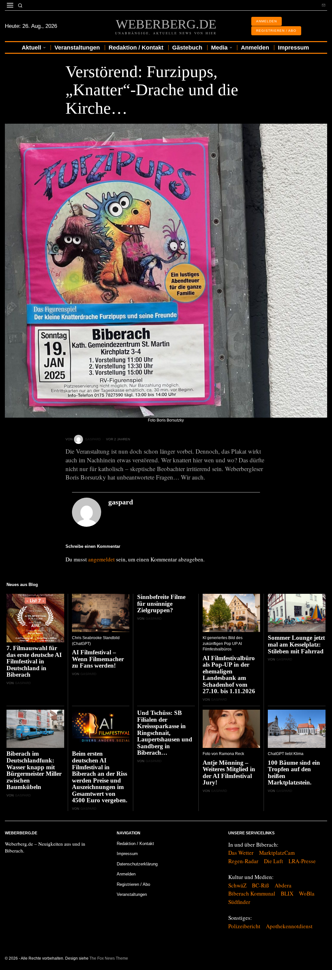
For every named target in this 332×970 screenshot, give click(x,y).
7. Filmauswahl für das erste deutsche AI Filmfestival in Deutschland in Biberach (34, 661)
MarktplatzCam (277, 852)
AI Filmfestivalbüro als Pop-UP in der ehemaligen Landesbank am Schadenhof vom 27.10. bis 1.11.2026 (229, 675)
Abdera (283, 885)
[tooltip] (323, 5)
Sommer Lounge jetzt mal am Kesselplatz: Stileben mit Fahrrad (296, 644)
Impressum (127, 853)
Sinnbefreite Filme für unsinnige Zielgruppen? (161, 604)
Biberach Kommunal (251, 893)
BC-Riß (260, 885)
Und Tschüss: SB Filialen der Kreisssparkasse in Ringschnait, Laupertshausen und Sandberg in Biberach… (164, 733)
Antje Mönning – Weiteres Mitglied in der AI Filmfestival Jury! (229, 773)
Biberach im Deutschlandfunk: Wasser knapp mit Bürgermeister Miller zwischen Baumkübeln (34, 770)
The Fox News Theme (108, 958)
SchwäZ (237, 885)
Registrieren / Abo (133, 884)
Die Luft (273, 861)
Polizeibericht (244, 926)
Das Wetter (241, 852)
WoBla (306, 893)
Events (72, 56)
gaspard (93, 439)
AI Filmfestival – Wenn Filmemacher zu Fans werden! (98, 659)
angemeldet (101, 559)
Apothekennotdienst (289, 926)
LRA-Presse (302, 861)
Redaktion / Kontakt (135, 843)
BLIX (287, 893)
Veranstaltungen (132, 894)
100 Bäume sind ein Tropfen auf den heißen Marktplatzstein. (294, 773)
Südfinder (239, 902)
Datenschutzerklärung (137, 864)
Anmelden (126, 874)
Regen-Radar (243, 861)
